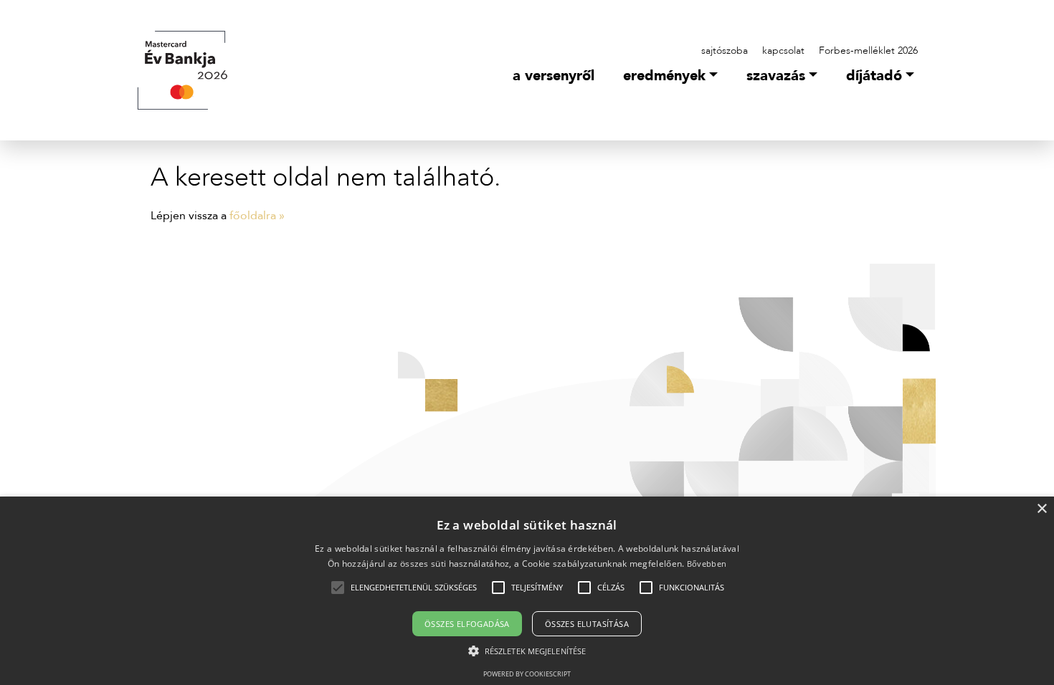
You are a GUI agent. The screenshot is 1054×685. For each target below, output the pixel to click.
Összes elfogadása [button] (467, 623)
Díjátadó (874, 75)
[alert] (527, 591)
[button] (414, 587)
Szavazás (775, 75)
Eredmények (664, 75)
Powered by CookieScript (527, 674)
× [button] (1041, 509)
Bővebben (706, 563)
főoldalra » (257, 216)
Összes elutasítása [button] (587, 623)
